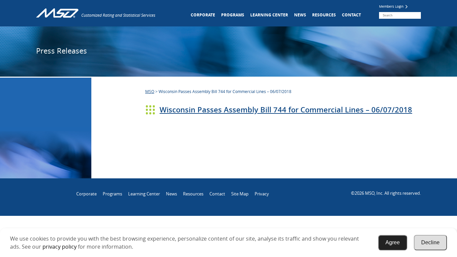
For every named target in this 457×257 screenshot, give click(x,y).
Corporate (203, 15)
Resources (324, 15)
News (300, 15)
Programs (232, 15)
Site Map (240, 194)
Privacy (262, 194)
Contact (351, 15)
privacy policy (59, 246)
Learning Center (269, 15)
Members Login (391, 6)
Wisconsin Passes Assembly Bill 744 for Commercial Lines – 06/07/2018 (286, 110)
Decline (430, 242)
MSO (149, 91)
